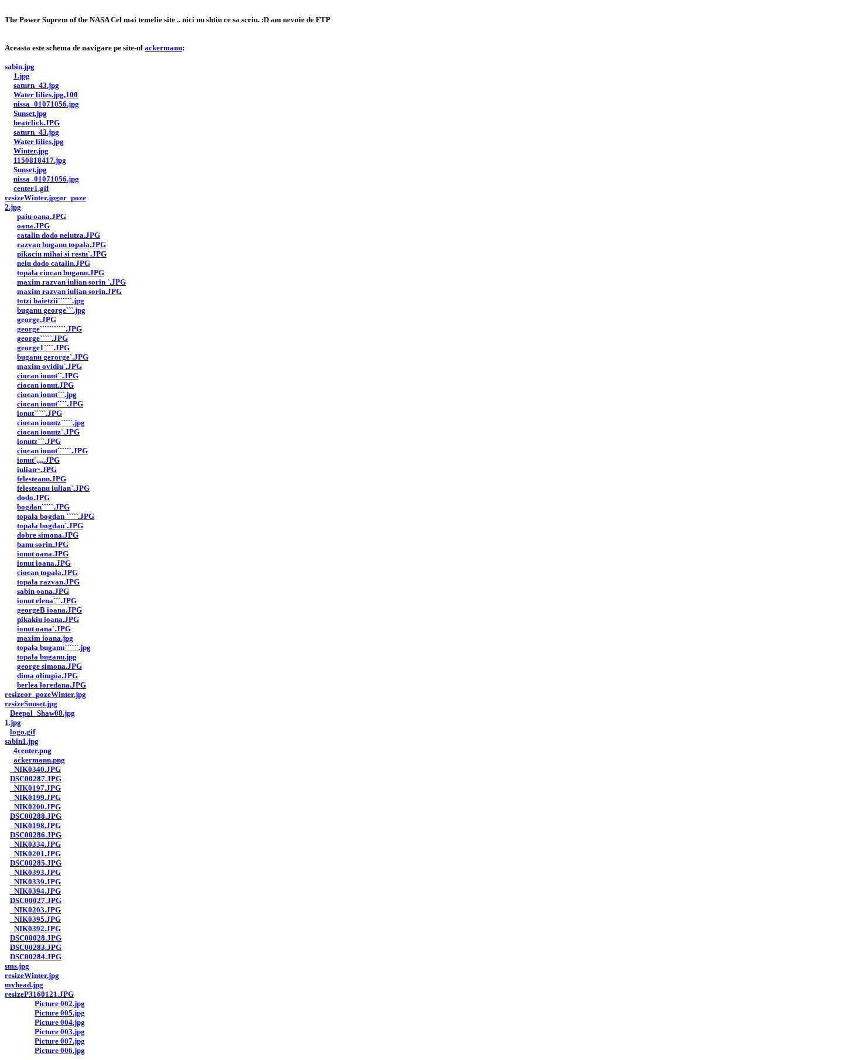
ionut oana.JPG (43, 553)
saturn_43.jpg (36, 85)
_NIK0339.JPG (35, 881)
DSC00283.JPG (36, 947)
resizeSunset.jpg (31, 703)
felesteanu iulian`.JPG (53, 488)
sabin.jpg (20, 66)
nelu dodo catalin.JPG (53, 263)
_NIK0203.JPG (35, 909)
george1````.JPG (43, 347)
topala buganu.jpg (47, 656)
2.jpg (13, 207)
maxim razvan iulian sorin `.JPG (71, 282)
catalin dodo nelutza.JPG (58, 235)
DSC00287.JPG (36, 778)
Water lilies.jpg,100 (45, 94)
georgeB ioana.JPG (49, 610)
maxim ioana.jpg (45, 638)
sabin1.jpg (22, 741)
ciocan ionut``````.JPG (52, 450)
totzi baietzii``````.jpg (50, 300)
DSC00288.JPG (36, 816)
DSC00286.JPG (36, 834)
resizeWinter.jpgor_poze (45, 197)
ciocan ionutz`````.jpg (51, 422)
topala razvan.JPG (48, 581)
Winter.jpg (31, 150)
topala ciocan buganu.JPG (60, 272)
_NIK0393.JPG (35, 872)
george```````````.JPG (49, 328)
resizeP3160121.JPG (39, 994)
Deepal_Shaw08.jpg (42, 713)
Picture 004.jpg (60, 1022)
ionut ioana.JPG (44, 563)
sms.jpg (17, 966)
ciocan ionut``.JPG (47, 375)
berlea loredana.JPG (51, 685)
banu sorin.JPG (43, 544)
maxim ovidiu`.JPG (49, 366)
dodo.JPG (33, 497)
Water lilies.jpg (38, 141)
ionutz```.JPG (39, 441)
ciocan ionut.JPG (45, 385)
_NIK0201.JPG (35, 853)
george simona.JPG (49, 666)
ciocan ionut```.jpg (47, 394)
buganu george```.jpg (51, 310)
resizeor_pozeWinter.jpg (45, 694)
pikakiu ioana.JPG (48, 619)
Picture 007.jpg (60, 1041)
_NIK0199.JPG (35, 797)
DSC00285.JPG (36, 863)
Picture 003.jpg (60, 1031)
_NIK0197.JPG (35, 788)
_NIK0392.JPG (35, 928)
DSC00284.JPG (36, 956)
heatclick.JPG (36, 122)
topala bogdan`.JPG (50, 525)
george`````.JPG (42, 338)
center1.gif (31, 188)
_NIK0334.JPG (35, 844)
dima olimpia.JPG (47, 675)
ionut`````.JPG (39, 413)
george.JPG (36, 319)
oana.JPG (33, 225)
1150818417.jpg (39, 160)
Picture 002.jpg (60, 1003)
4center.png (32, 750)
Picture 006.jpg (60, 1050)
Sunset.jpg (30, 113)
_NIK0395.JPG (35, 919)
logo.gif (22, 731)
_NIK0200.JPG (35, 806)
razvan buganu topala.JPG (61, 244)
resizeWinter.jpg (32, 975)
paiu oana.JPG (41, 216)
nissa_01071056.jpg (46, 104)
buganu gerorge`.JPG (52, 357)
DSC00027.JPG (36, 900)
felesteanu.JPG (41, 478)
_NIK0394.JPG (35, 891)
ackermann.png (39, 759)
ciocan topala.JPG (47, 572)
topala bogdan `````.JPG (55, 516)
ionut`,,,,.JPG (38, 460)
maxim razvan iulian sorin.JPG (69, 291)
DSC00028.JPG (36, 938)
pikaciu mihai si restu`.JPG (62, 253)
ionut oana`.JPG (44, 628)
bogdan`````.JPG (43, 506)
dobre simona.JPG (47, 535)
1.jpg (21, 75)
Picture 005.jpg (60, 1012)
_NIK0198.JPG (35, 825)
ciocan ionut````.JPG (50, 403)
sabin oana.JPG (43, 591)
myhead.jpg (24, 984)
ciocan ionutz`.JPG (48, 432)
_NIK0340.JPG (35, 769)
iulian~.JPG (37, 469)
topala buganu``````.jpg (54, 647)
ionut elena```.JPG (47, 600)
